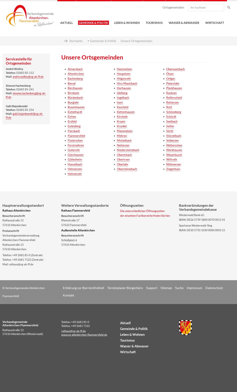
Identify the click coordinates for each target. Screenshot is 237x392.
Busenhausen (76, 107)
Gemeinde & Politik (103, 41)
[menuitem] (66, 14)
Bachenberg (75, 78)
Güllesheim (75, 159)
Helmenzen (75, 169)
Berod (71, 83)
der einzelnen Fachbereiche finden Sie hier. (145, 215)
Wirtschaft (128, 352)
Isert (120, 102)
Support (151, 288)
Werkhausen (174, 150)
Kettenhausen (126, 112)
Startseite (76, 41)
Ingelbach (123, 97)
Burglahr (73, 102)
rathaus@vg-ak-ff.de (73, 331)
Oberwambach (175, 69)
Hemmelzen (124, 69)
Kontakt (68, 295)
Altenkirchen (76, 73)
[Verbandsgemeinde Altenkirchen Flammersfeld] (30, 14)
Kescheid (122, 107)
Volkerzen (172, 140)
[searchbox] (206, 7)
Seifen (170, 126)
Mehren (122, 135)
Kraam (121, 121)
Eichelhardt (75, 112)
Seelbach (172, 121)
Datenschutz (214, 288)
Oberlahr (122, 164)
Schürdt (171, 116)
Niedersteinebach (128, 150)
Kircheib (122, 116)
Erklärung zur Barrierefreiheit (83, 288)
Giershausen (76, 154)
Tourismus (127, 340)
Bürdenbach (75, 97)
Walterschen (174, 145)
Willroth (171, 159)
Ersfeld (72, 121)
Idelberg (122, 93)
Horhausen (124, 88)
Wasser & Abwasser (134, 346)
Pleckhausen (174, 88)
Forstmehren (76, 145)
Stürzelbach (173, 135)
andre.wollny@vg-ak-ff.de (28, 76)
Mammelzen (125, 131)
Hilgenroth (124, 78)
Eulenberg (74, 126)
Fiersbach (74, 131)
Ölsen (170, 73)
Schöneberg (173, 112)
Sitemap (166, 288)
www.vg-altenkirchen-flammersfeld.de (84, 334)
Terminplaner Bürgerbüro (125, 288)
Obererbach (124, 154)
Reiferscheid (174, 97)
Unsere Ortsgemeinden (136, 41)
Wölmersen (173, 164)
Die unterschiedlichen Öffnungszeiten (142, 211)
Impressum (194, 288)
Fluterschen (75, 140)
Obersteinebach (127, 169)
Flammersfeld (76, 135)
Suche (179, 288)
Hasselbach (75, 164)
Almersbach (75, 69)
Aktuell (125, 323)
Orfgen (170, 78)
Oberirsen (123, 159)
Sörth (169, 131)
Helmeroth (75, 173)
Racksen (171, 93)
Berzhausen (75, 88)
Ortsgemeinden (173, 7)
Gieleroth (74, 150)
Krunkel (122, 126)
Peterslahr (172, 83)
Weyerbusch (174, 154)
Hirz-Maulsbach (127, 83)
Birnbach (73, 93)
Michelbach (124, 140)
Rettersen (172, 102)
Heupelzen (123, 73)
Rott (169, 107)
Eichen (72, 116)
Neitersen (123, 145)
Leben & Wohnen (132, 334)
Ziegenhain (173, 169)
